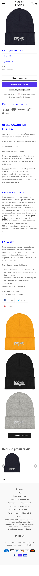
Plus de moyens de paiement (19, 89)
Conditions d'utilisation (19, 510)
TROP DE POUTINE (19, 3)
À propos (19, 489)
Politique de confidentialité (19, 513)
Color (6, 56)
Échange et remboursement (19, 503)
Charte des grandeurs (19, 506)
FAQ (19, 493)
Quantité (7, 62)
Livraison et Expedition (19, 499)
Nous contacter (19, 496)
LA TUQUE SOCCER (10, 476)
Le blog (19, 516)
